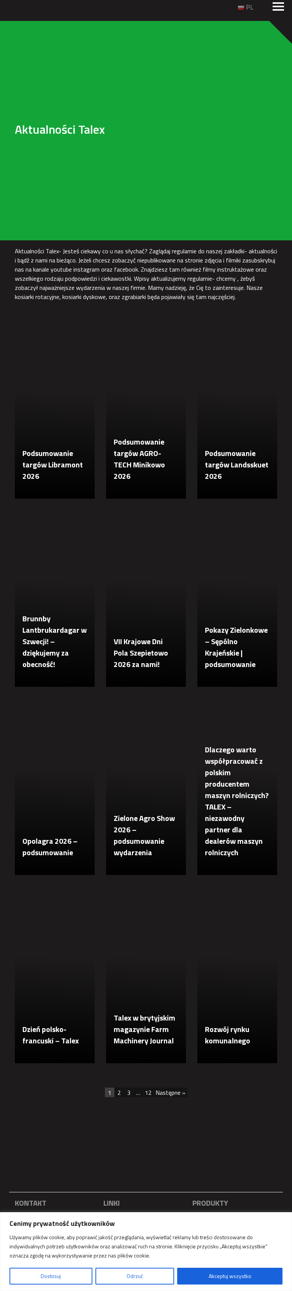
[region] (146, 1251)
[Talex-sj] (20, 6)
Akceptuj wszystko (230, 1276)
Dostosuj (51, 1276)
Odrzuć (135, 1276)
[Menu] (278, 7)
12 (148, 1092)
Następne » (171, 1092)
